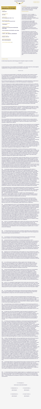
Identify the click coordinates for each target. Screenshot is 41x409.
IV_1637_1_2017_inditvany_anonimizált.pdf (9, 33)
